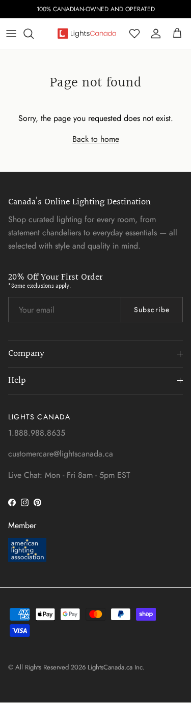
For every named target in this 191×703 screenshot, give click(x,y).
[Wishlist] (134, 33)
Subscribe (152, 309)
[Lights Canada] (86, 33)
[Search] (33, 33)
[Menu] (11, 33)
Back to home (95, 139)
